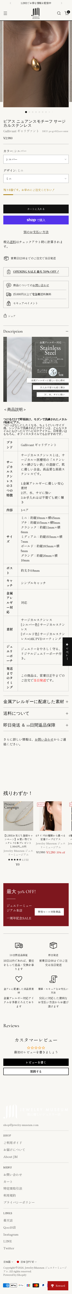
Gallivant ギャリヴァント (21, 131)
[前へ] (10, 3)
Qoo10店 (9, 1227)
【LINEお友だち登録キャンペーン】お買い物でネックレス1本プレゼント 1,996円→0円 (18, 841)
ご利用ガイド (12, 1142)
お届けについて (14, 1149)
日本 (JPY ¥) (27, 1262)
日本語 (7, 1262)
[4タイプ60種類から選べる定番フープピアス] (51, 816)
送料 (13, 241)
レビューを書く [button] (36, 1062)
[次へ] (61, 3)
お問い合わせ (40, 285)
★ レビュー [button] (67, 651)
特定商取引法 (12, 1188)
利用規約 (9, 1195)
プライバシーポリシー (19, 1202)
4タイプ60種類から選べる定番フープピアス (51, 837)
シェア (12, 316)
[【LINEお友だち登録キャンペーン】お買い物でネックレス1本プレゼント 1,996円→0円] (18, 816)
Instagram (10, 1234)
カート (8, 1181)
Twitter (8, 1248)
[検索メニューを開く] (59, 13)
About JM (10, 1156)
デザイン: (13, 170)
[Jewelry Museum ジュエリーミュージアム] (36, 13)
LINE (7, 1241)
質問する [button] (36, 1071)
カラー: (15, 151)
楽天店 (8, 1220)
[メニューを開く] (5, 13)
